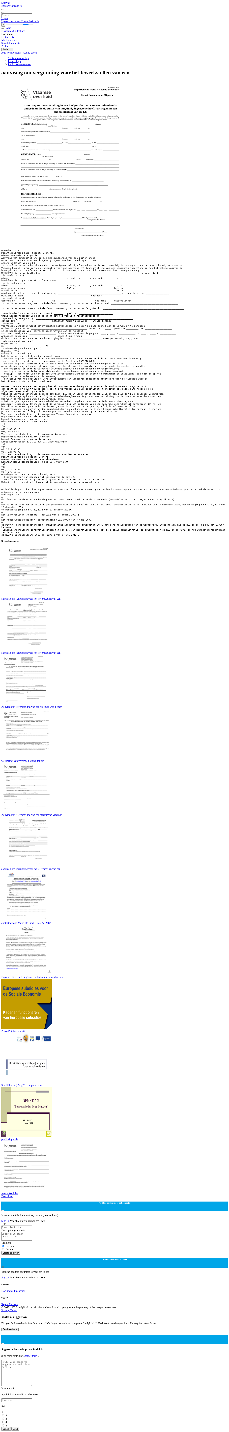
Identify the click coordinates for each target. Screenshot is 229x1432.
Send (15, 1429)
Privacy (5, 1310)
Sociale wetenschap (18, 58)
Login (4, 18)
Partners (13, 1304)
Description (12, 1230)
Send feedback (10, 1329)
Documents (7, 1290)
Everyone (11, 1246)
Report (5, 1304)
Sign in (5, 1220)
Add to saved (30, 52)
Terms (13, 1310)
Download (7, 1196)
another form (30, 1355)
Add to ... (7, 49)
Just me (9, 1249)
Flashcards (7, 31)
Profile (4, 46)
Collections (19, 31)
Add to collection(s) (12, 52)
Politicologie (14, 61)
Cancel (6, 1429)
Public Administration (19, 64)
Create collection (11, 1253)
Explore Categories (11, 5)
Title (3, 1224)
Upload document (11, 21)
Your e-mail (7, 1388)
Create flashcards (30, 21)
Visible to (6, 1242)
